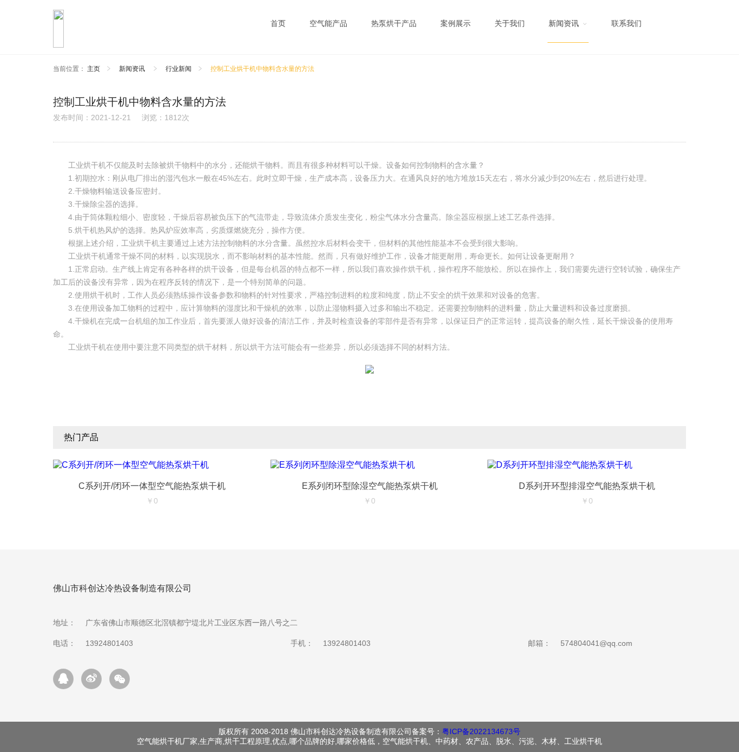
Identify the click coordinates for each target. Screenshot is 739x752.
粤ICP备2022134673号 (481, 731)
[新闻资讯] (568, 26)
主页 (93, 69)
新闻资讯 (133, 69)
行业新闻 (179, 69)
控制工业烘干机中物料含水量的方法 (262, 69)
